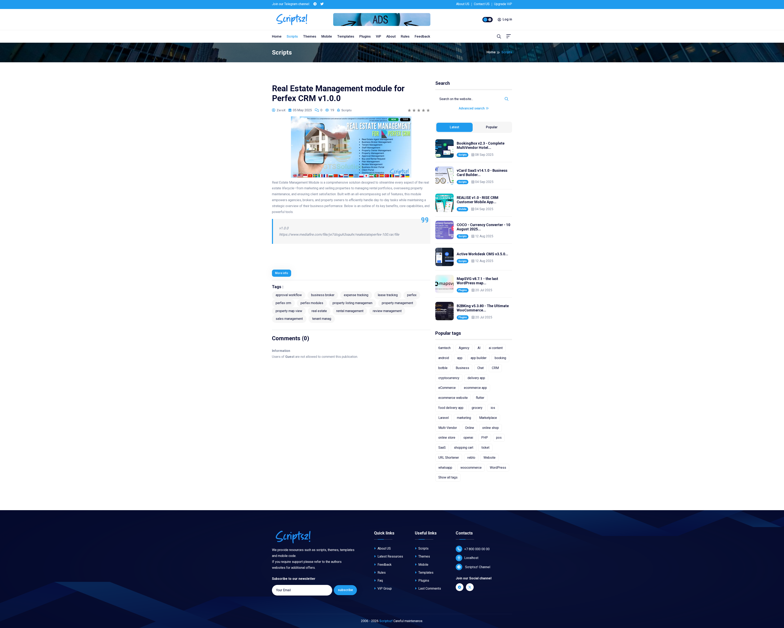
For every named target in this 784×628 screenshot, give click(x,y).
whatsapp (445, 468)
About (391, 36)
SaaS (442, 448)
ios (493, 408)
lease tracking (388, 295)
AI (479, 348)
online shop (490, 428)
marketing (464, 418)
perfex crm (283, 303)
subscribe (345, 590)
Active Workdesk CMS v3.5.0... (482, 254)
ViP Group (384, 588)
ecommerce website (453, 398)
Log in (507, 19)
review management (387, 311)
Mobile (326, 36)
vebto (471, 458)
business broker (322, 295)
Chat (480, 368)
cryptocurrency (448, 378)
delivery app (476, 378)
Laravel (443, 418)
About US (462, 4)
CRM (495, 368)
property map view (289, 311)
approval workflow (289, 295)
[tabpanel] (473, 229)
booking (500, 358)
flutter (480, 398)
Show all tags (448, 477)
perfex (411, 295)
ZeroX (281, 110)
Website (489, 458)
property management (397, 303)
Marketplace (488, 418)
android (443, 358)
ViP (378, 36)
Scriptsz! (386, 621)
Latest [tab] (454, 127)
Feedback (422, 36)
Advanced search (472, 108)
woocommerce (471, 468)
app (459, 358)
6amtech (444, 348)
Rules (405, 36)
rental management (349, 311)
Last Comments (429, 588)
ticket (485, 448)
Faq (380, 580)
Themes (309, 36)
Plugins (365, 36)
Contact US (482, 4)
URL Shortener (448, 458)
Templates (345, 36)
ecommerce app (475, 388)
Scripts (292, 36)
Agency (464, 348)
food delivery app (450, 408)
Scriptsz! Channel (477, 567)
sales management (289, 319)
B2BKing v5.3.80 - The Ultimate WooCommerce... (483, 308)
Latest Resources (390, 556)
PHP (484, 437)
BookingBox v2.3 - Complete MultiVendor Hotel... (480, 145)
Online (469, 428)
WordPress (498, 468)
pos (499, 437)
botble (443, 368)
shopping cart (463, 448)
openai (468, 437)
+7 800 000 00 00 (477, 549)
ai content (496, 348)
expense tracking (356, 295)
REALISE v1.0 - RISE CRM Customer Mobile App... (477, 199)
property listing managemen (352, 303)
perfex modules (312, 303)
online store (446, 437)
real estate (319, 311)
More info (281, 273)
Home (277, 36)
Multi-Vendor (447, 428)
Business (462, 368)
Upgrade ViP (503, 4)
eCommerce (447, 388)
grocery (477, 408)
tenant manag (321, 319)
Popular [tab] (492, 127)
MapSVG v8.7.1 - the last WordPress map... (477, 281)
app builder (479, 358)
